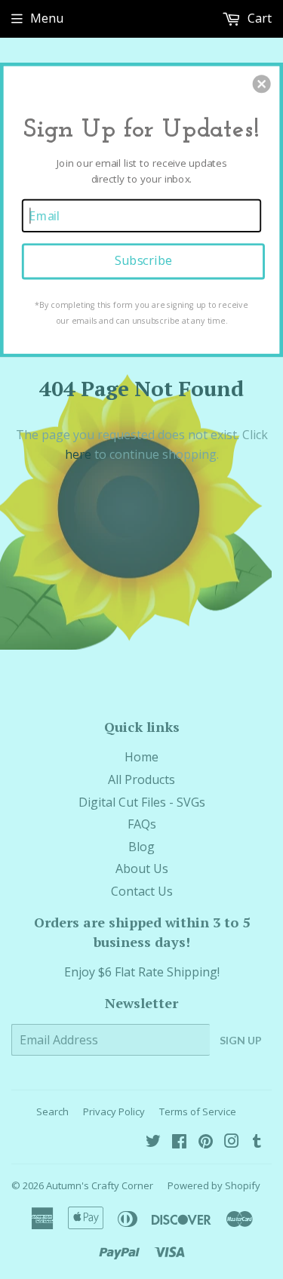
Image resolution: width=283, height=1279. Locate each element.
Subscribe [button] (143, 260)
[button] (262, 84)
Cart (258, 18)
